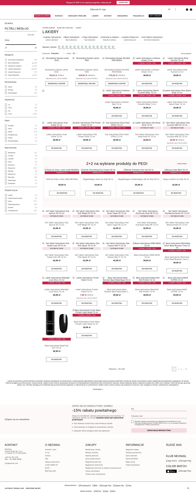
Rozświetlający (13, 141)
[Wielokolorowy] (102, 47)
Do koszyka (147, 83)
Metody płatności (92, 456)
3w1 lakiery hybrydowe (16, 60)
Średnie (10, 207)
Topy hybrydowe (13, 75)
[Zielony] (106, 47)
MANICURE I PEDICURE (65, 28)
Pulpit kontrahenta (133, 465)
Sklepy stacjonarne (52, 462)
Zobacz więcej (182, 163)
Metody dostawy (91, 452)
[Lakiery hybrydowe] (51, 37)
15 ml (10, 108)
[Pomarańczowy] (86, 47)
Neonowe (11, 177)
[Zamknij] (190, 2)
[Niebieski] (83, 47)
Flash (10, 128)
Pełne (10, 201)
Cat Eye (10, 156)
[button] (32, 2)
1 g (9, 105)
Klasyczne (11, 168)
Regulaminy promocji (93, 462)
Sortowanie (46, 53)
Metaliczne (12, 174)
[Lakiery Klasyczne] (130, 37)
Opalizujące (12, 180)
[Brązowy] (63, 47)
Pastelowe (11, 183)
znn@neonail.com (11, 463)
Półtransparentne (14, 204)
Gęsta (10, 87)
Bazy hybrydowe (13, 63)
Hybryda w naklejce (14, 66)
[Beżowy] (59, 47)
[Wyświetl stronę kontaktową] (10, 9)
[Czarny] (71, 47)
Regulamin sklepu (132, 449)
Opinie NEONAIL (132, 459)
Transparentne (13, 210)
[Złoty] (110, 47)
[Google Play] (185, 460)
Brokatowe (11, 152)
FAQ (46, 459)
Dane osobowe (131, 456)
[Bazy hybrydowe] (71, 37)
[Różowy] (90, 47)
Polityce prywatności (152, 424)
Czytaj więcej (98, 389)
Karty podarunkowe (92, 459)
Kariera (48, 456)
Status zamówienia (92, 471)
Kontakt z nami (50, 449)
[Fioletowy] (79, 47)
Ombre (10, 138)
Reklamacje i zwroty (93, 449)
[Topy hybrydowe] (89, 37)
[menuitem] (42, 16)
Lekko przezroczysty (15, 198)
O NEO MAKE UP (51, 465)
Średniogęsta (12, 93)
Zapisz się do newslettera (159, 430)
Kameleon (11, 165)
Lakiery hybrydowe (14, 69)
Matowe (10, 171)
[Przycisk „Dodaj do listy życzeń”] (159, 59)
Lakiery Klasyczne (14, 72)
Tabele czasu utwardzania (95, 474)
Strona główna (48, 28)
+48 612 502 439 (11, 457)
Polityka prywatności (134, 452)
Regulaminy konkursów (94, 465)
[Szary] (98, 47)
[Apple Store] (171, 471)
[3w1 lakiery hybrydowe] (152, 37)
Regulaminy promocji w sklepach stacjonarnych (103, 468)
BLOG (47, 468)
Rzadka (10, 90)
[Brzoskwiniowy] (67, 47)
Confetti (10, 159)
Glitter (10, 132)
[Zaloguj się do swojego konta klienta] (182, 9)
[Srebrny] (94, 47)
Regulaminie (140, 424)
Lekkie (10, 195)
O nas (47, 452)
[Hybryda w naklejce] (109, 37)
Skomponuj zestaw (56, 83)
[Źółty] (113, 47)
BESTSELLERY (50, 471)
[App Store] (171, 460)
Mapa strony (130, 462)
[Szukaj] (178, 9)
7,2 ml (10, 114)
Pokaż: (69, 53)
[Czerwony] (75, 47)
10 (186, 369)
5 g (9, 111)
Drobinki (11, 125)
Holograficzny (12, 135)
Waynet (38, 488)
